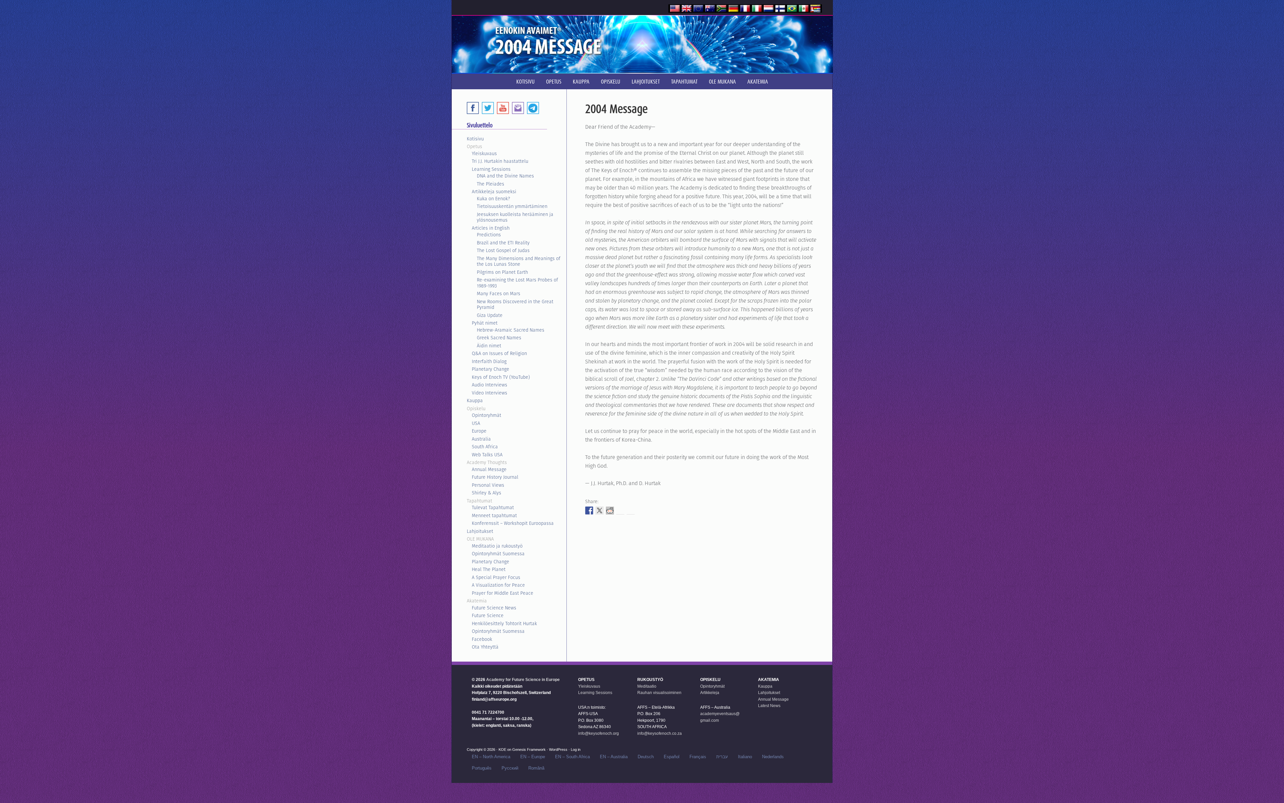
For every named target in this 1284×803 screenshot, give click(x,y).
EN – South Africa (572, 756)
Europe (479, 431)
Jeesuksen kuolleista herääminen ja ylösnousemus (515, 217)
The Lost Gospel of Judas (503, 250)
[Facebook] (473, 108)
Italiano (745, 756)
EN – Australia (614, 756)
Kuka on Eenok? (493, 198)
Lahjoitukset (480, 531)
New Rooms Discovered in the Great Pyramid (515, 304)
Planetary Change (490, 369)
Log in (575, 750)
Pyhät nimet (485, 323)
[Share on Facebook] (589, 510)
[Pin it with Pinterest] (620, 510)
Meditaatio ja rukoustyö (497, 546)
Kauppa (475, 400)
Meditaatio (646, 686)
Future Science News (494, 607)
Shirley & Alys (486, 492)
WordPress (558, 750)
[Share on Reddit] (610, 510)
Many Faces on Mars (498, 293)
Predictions (489, 234)
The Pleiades (490, 184)
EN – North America (491, 756)
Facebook (482, 639)
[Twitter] (488, 108)
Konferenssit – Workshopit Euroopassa (513, 523)
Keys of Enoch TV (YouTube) (501, 377)
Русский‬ (510, 768)
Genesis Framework (529, 750)
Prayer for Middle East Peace (502, 593)
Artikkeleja (709, 692)
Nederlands (773, 756)
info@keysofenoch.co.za (659, 733)
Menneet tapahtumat (494, 515)
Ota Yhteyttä (485, 647)
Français (697, 756)
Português (482, 768)
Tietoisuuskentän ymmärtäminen (512, 206)
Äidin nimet (489, 345)
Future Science (488, 615)
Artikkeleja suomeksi (494, 191)
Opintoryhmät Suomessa (498, 553)
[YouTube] (503, 108)
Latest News (769, 705)
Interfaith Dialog (489, 361)
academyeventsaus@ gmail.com (720, 717)
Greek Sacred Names (499, 337)
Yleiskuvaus (484, 153)
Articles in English (491, 228)
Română (536, 768)
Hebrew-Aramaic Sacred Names (510, 330)
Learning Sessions (491, 169)
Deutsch (646, 756)
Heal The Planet (489, 569)
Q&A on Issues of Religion (499, 353)
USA (476, 423)
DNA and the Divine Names (505, 176)
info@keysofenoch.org (598, 733)
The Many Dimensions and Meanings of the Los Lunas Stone (518, 261)
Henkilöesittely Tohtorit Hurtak (504, 623)
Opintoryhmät (486, 415)
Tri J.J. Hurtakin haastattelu (500, 161)
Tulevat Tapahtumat (493, 507)
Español (671, 756)
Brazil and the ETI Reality (503, 242)
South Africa (485, 446)
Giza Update (490, 315)
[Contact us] (518, 108)
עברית (722, 756)
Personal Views (488, 485)
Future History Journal (495, 477)
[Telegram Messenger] (533, 108)
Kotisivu (475, 138)
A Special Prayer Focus (496, 577)
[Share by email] (631, 510)
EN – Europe (532, 756)
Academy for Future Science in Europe (523, 679)
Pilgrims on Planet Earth (502, 272)
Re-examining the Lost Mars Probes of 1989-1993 (517, 282)
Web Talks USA (487, 454)
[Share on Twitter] (600, 510)
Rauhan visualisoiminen (659, 692)
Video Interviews (489, 392)
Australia (481, 439)
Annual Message (489, 469)
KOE (502, 750)
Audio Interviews (489, 384)
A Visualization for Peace (498, 585)
